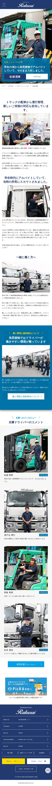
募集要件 (42, 753)
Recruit (13, 761)
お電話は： (26, 769)
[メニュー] (4, 5)
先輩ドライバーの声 (26, 753)
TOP (48, 770)
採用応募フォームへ (26, 664)
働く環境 (10, 753)
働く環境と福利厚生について (26, 396)
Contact (36, 761)
